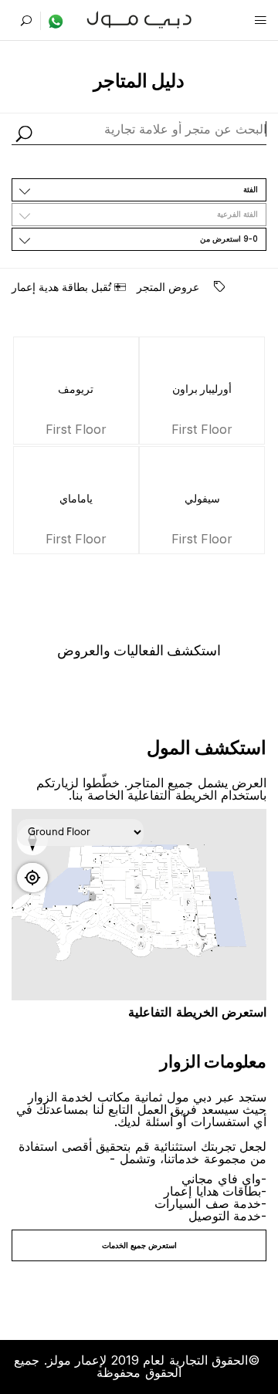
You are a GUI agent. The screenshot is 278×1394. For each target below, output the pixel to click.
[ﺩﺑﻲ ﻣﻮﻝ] (139, 18)
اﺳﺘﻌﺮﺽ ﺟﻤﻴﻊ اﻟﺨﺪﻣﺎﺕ (139, 1245)
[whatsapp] (52, 21)
